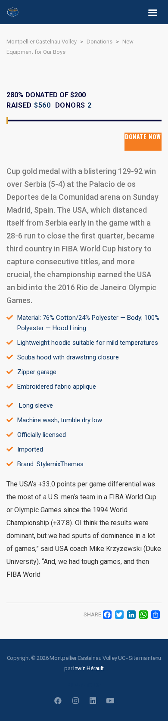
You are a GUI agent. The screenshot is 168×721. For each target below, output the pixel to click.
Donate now (143, 137)
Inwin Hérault (88, 668)
